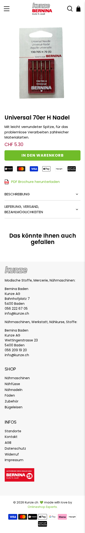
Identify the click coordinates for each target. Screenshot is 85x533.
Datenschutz (15, 448)
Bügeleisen (13, 407)
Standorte (13, 431)
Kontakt (11, 436)
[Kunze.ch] (42, 8)
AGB (8, 442)
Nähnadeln (13, 389)
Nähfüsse (12, 384)
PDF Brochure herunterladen (35, 181)
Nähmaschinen (17, 378)
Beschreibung (17, 194)
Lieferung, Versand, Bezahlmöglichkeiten (23, 209)
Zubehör (11, 401)
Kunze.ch (31, 502)
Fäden (10, 395)
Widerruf (12, 454)
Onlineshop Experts (42, 507)
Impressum (14, 460)
